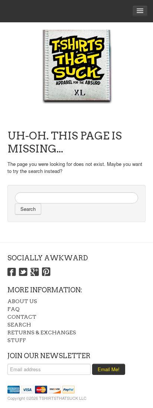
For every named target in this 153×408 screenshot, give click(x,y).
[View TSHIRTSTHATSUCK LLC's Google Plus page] (34, 272)
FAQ (13, 309)
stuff (16, 340)
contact (21, 317)
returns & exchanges (41, 332)
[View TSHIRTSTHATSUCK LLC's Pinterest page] (46, 272)
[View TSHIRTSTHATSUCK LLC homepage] (76, 74)
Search (28, 208)
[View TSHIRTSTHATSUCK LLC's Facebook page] (11, 272)
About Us (22, 301)
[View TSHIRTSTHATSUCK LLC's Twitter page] (23, 272)
